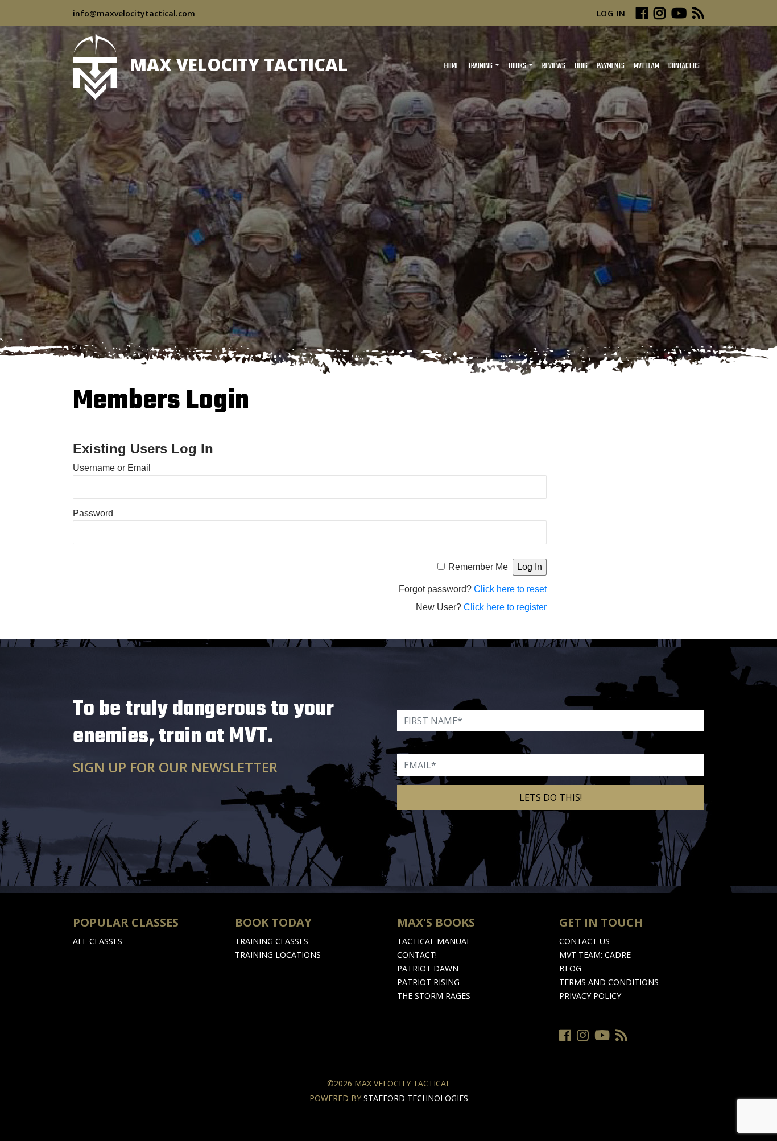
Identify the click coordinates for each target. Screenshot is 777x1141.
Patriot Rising (428, 982)
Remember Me (478, 567)
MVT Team (646, 66)
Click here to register (505, 607)
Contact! (417, 954)
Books (517, 66)
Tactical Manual (434, 941)
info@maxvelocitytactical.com (134, 13)
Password (93, 513)
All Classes (97, 941)
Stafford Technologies (415, 1098)
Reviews (553, 66)
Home (451, 66)
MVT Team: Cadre (595, 954)
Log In (611, 13)
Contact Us (684, 66)
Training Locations (278, 954)
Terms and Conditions (609, 982)
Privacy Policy (590, 995)
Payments (611, 66)
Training (480, 66)
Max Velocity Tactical (237, 64)
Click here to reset (510, 589)
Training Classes (271, 941)
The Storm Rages (433, 995)
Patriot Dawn (427, 968)
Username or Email (112, 468)
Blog (581, 66)
